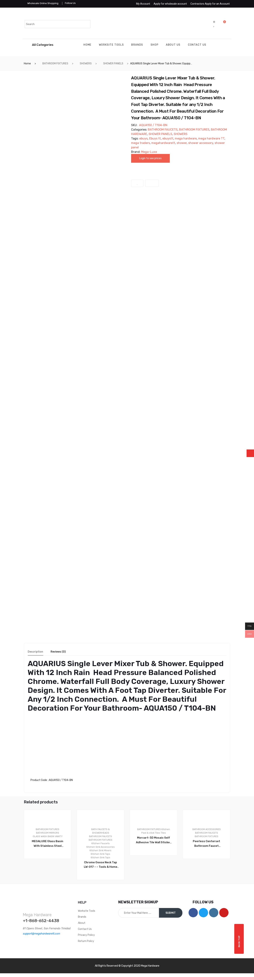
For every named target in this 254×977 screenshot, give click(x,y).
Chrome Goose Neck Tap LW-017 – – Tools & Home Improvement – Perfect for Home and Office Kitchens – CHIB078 (100, 865)
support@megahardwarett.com (41, 933)
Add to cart (102, 892)
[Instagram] (213, 912)
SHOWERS (86, 63)
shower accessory (200, 143)
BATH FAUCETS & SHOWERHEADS (100, 831)
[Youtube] (224, 912)
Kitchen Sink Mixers (100, 850)
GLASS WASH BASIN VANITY (47, 836)
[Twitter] (203, 912)
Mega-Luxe (149, 152)
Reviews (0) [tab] (58, 652)
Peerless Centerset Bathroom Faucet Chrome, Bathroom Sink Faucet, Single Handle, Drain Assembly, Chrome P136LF (206, 844)
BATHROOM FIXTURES (55, 63)
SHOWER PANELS (113, 63)
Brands (137, 44)
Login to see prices (150, 158)
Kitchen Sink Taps (100, 854)
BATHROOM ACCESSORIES (206, 829)
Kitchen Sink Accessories (100, 846)
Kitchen (165, 829)
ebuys (143, 138)
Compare (152, 183)
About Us (173, 44)
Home (87, 44)
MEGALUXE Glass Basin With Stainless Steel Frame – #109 (47, 844)
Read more (49, 871)
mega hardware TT (211, 138)
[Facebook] (193, 912)
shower (182, 143)
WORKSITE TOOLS (111, 44)
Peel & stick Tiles (150, 832)
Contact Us (197, 44)
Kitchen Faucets (100, 843)
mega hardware (186, 138)
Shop (154, 44)
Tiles (163, 832)
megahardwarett (163, 143)
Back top (239, 941)
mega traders (140, 143)
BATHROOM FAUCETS (163, 129)
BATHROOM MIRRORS (47, 832)
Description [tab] (35, 652)
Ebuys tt (155, 138)
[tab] (35, 653)
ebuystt (167, 138)
